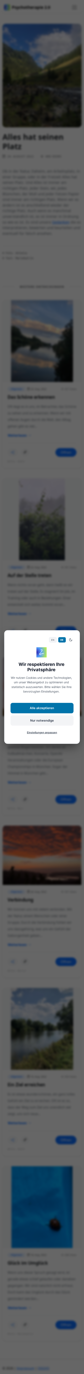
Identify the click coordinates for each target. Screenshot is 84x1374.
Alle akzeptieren (42, 708)
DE (61, 639)
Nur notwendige (42, 720)
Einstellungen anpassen (42, 732)
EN (52, 639)
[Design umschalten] (70, 640)
